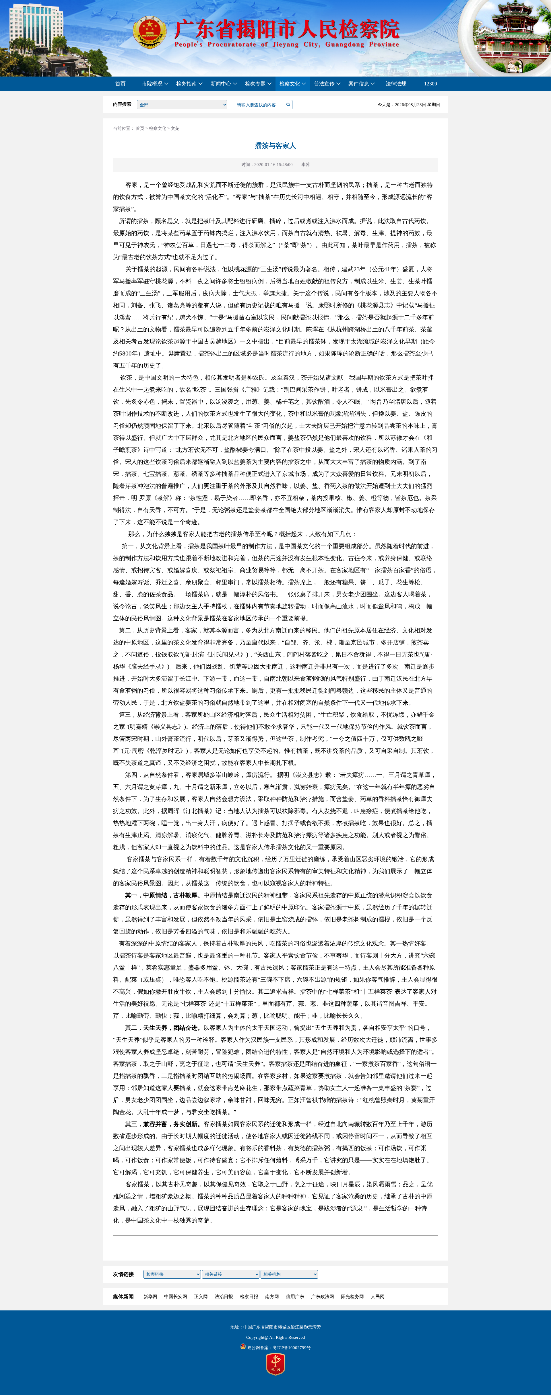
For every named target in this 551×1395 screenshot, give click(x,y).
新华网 (150, 1296)
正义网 (201, 1296)
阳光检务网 (352, 1296)
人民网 (378, 1296)
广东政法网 (322, 1296)
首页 (120, 84)
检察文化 (157, 128)
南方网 (272, 1296)
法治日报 (224, 1296)
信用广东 (295, 1296)
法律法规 (396, 84)
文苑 (175, 128)
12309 (430, 84)
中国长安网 (175, 1296)
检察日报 (249, 1296)
